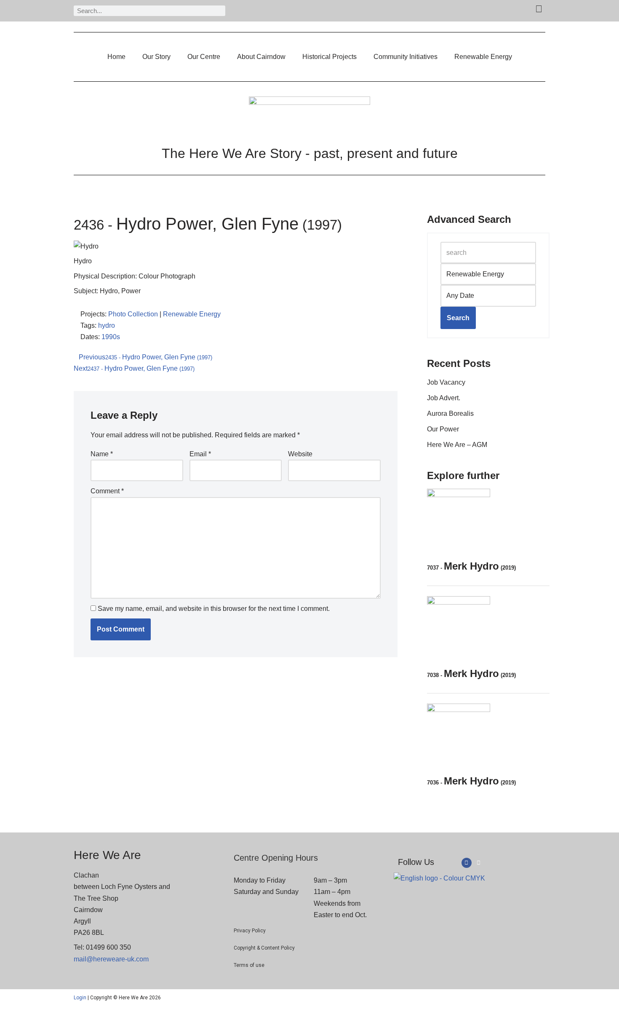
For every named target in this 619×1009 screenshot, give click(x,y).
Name (102, 454)
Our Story (156, 56)
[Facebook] (467, 863)
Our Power (443, 429)
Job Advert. (443, 397)
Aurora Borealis (450, 413)
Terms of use (249, 965)
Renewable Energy (483, 56)
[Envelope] (479, 863)
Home (116, 56)
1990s (110, 336)
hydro (106, 325)
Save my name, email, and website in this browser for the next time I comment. (214, 608)
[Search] (220, 10)
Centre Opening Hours (276, 857)
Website (300, 454)
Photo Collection (133, 314)
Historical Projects (329, 56)
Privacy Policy (250, 931)
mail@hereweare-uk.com (111, 959)
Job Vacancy (446, 382)
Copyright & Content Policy (264, 948)
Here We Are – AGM (457, 444)
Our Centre (203, 56)
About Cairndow (261, 56)
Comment (107, 491)
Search (458, 317)
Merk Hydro (471, 566)
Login (80, 998)
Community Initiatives (406, 56)
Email (200, 454)
